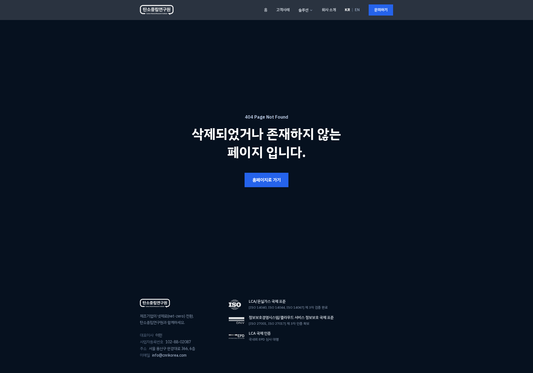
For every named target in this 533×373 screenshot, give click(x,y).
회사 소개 (329, 10)
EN (357, 10)
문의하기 (381, 10)
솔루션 (303, 10)
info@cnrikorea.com (169, 355)
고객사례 (283, 10)
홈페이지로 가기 (266, 180)
